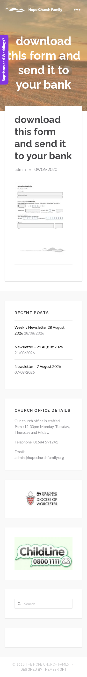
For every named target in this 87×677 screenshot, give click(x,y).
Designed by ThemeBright (44, 669)
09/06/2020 (45, 169)
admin (20, 169)
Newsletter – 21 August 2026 (38, 346)
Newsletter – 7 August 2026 (37, 366)
